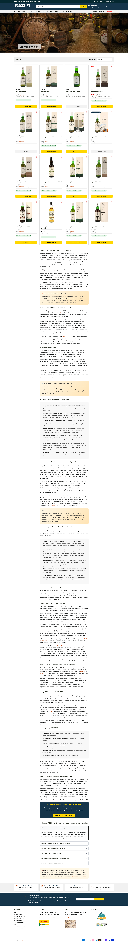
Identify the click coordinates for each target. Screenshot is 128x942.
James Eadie (43, 225)
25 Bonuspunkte (59, 897)
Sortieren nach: (93, 59)
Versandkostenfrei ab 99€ (107, 1)
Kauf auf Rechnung (94, 1)
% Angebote (110, 11)
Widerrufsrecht (18, 930)
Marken (95, 11)
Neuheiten (17, 11)
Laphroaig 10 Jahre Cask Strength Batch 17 (51, 137)
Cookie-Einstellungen (19, 926)
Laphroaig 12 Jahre (70, 182)
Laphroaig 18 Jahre (20, 137)
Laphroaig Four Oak (96, 182)
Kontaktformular (98, 889)
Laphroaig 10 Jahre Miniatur (73, 91)
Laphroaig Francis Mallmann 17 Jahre (100, 137)
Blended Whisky (40, 11)
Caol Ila (41, 673)
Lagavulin (50, 711)
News (15, 912)
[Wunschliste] (109, 6)
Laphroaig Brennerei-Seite (79, 876)
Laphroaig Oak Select (21, 91)
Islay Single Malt (58, 312)
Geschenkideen (67, 11)
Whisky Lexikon (18, 914)
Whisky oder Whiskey (19, 916)
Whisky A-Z (102, 11)
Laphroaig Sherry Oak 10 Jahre (23, 227)
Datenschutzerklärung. (33, 902)
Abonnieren (99, 899)
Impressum (17, 934)
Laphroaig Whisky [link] (29, 46)
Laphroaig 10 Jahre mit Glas (73, 137)
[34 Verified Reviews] (101, 922)
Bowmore (82, 671)
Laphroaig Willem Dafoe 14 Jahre (99, 227)
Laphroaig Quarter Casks (22, 182)
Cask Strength (52, 505)
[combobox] (61, 6)
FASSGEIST (20, 940)
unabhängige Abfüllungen (60, 646)
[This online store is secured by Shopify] (103, 924)
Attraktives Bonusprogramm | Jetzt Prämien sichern (27, 1)
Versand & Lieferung (19, 928)
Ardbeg (50, 709)
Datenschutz (17, 932)
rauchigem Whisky (50, 695)
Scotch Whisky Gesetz (19, 918)
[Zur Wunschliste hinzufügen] (36, 66)
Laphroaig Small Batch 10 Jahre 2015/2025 (51, 182)
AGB (15, 924)
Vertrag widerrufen (19, 922)
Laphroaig (18, 89)
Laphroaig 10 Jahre (45, 91)
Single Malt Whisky (27, 11)
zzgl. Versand (21, 95)
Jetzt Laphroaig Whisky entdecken (64, 815)
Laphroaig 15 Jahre (70, 227)
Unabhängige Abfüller (53, 11)
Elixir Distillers (44, 180)
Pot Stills (64, 336)
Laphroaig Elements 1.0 (97, 91)
